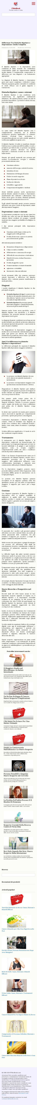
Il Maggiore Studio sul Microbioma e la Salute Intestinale (13, 670)
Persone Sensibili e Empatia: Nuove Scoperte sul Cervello (16, 775)
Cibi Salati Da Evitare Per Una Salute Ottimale (16, 722)
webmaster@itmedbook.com (10, 1099)
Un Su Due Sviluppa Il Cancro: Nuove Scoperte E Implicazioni (17, 697)
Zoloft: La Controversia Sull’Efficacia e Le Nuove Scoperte (18, 748)
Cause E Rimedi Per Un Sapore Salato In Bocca (18, 1014)
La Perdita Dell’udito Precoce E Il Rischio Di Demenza (18, 801)
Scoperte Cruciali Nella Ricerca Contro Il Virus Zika (17, 826)
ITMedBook (15, 8)
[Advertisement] (18, 28)
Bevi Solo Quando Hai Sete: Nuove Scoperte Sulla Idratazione (18, 852)
